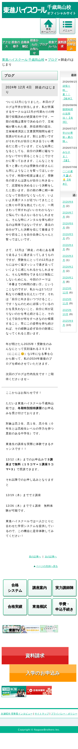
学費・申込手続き (64, 606)
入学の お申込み (71, 44)
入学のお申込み (43, 673)
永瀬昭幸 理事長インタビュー (17, 713)
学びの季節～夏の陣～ (68, 137)
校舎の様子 (16, 44)
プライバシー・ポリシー (64, 713)
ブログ (43, 44)
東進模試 (39, 606)
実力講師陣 (64, 588)
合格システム (15, 587)
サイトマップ (42, 713)
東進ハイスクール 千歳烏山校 (23, 59)
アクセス (6, 44)
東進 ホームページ (48, 30)
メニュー (67, 30)
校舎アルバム (53, 44)
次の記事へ (51, 556)
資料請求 (62, 44)
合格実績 (15, 606)
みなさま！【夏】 (66, 156)
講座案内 (39, 588)
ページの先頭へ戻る (47, 566)
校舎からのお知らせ (34, 47)
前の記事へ (35, 556)
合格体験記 (25, 44)
